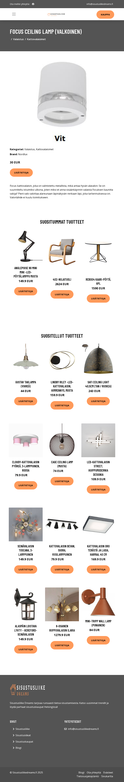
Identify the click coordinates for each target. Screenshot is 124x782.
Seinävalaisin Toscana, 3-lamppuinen (26, 550)
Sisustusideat (23, 735)
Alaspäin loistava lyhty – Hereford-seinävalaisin (25, 630)
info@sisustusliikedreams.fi (100, 4)
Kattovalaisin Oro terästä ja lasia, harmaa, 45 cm (98, 550)
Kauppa (105, 14)
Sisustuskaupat (24, 741)
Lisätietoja (21, 172)
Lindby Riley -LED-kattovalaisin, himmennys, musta (62, 386)
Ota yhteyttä (94, 772)
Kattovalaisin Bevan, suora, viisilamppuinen (62, 550)
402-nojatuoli (62, 279)
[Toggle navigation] (14, 14)
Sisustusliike (23, 729)
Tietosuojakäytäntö (88, 776)
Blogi (18, 747)
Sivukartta (107, 776)
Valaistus (18, 39)
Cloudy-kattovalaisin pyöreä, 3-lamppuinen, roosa (26, 466)
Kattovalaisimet (36, 39)
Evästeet (108, 772)
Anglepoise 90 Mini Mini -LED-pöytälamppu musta (26, 272)
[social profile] (33, 4)
